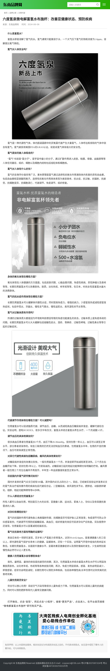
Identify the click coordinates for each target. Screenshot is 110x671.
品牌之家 (12, 13)
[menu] (104, 4)
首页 (5, 13)
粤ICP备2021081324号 (91, 663)
